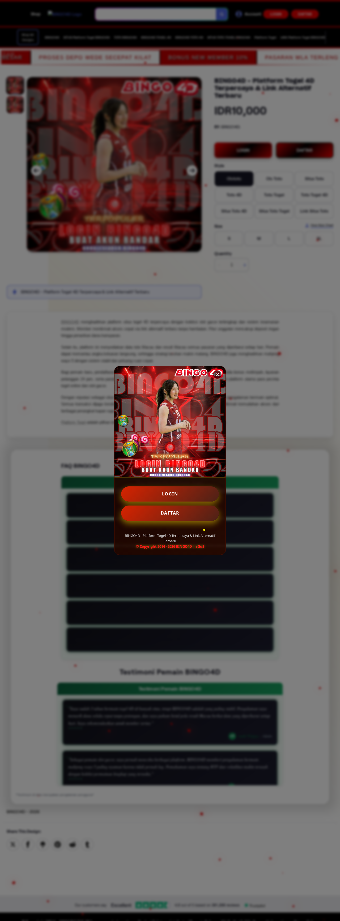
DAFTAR (170, 513)
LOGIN (170, 494)
